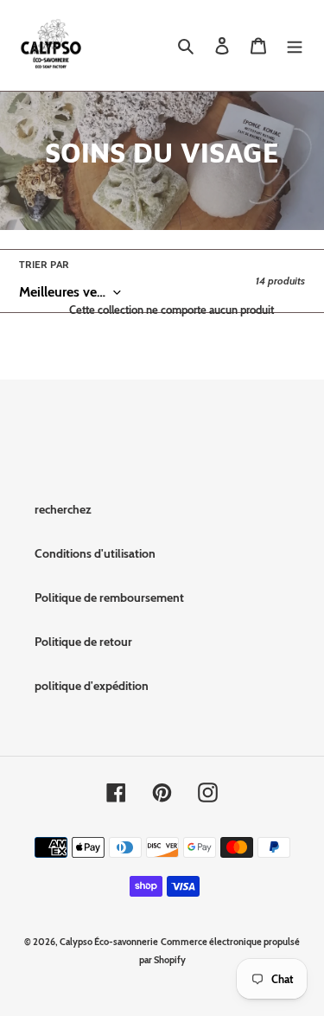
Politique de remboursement (109, 597)
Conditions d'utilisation (95, 553)
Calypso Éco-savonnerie (109, 942)
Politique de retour (83, 641)
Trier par (44, 264)
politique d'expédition (92, 685)
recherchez (63, 509)
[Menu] (294, 46)
